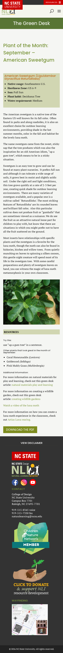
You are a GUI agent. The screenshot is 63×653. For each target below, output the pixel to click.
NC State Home (15, 2)
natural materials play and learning (32, 385)
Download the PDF (20, 430)
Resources (51, 2)
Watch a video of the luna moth (21, 405)
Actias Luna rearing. (19, 419)
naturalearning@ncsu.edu (27, 516)
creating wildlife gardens (26, 399)
